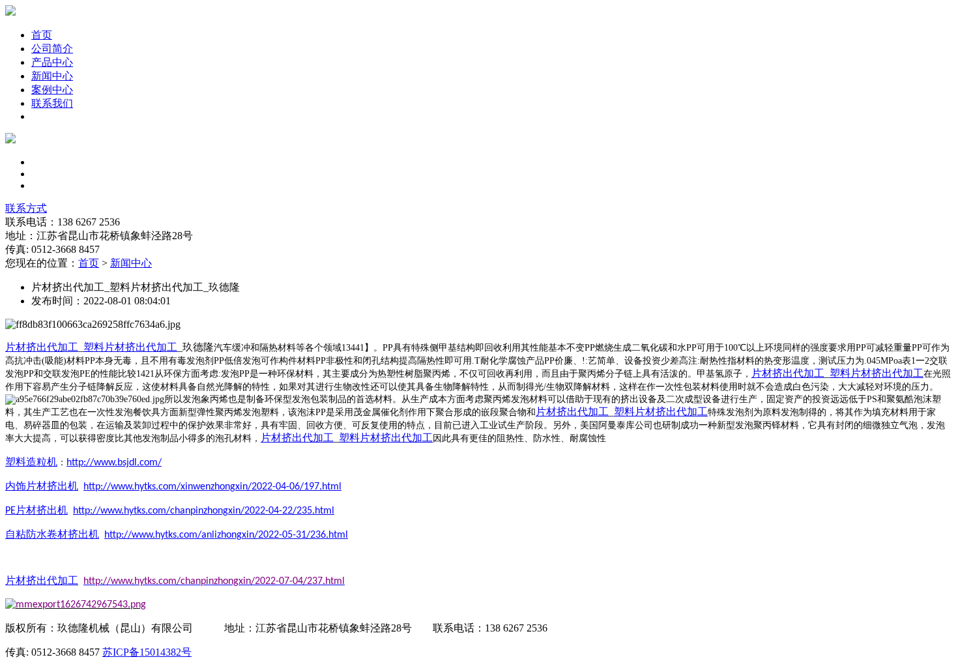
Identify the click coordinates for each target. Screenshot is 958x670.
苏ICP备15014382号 (147, 652)
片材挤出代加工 (41, 347)
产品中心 (52, 62)
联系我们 (52, 103)
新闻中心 (52, 75)
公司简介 (52, 48)
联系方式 (26, 208)
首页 (41, 34)
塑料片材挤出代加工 (130, 347)
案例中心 (52, 89)
